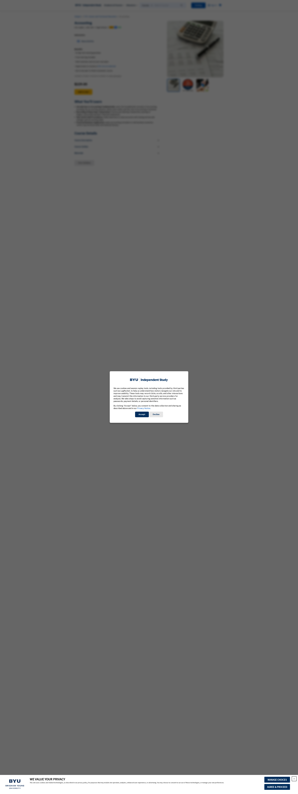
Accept (142, 414)
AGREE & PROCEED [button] (277, 787)
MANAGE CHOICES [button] (277, 779)
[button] (294, 778)
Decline (156, 414)
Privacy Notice (143, 408)
